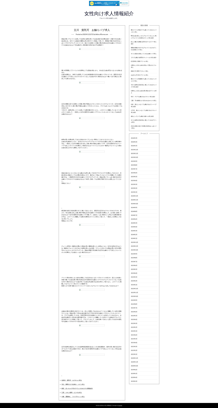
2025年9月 (134, 161)
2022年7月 (134, 308)
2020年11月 (134, 362)
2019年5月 (134, 373)
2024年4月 (134, 227)
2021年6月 (134, 335)
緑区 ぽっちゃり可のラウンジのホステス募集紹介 (77, 388)
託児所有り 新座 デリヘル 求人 (139, 61)
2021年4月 (134, 342)
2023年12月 (134, 242)
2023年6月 (134, 265)
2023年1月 (134, 284)
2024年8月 (134, 211)
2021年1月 (134, 354)
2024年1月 (134, 238)
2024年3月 (134, 230)
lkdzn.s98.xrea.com (102, 34)
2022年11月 (134, 292)
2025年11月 (134, 153)
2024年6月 (134, 219)
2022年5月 (134, 315)
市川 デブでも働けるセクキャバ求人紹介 (143, 96)
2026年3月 (134, 138)
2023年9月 (134, 254)
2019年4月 (134, 377)
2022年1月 (134, 331)
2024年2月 (134, 234)
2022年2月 (134, 327)
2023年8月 (134, 257)
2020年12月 (134, 358)
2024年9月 (134, 207)
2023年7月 (134, 261)
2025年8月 (134, 165)
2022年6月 (134, 311)
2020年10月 (134, 366)
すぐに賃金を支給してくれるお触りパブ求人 (143, 53)
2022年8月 (134, 304)
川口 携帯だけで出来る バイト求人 (73, 384)
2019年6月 (134, 369)
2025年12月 (134, 149)
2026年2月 (134, 142)
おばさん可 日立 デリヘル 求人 (139, 75)
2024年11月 (134, 200)
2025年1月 (134, 192)
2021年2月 (134, 350)
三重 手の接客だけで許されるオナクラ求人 (143, 100)
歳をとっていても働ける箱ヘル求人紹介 (142, 116)
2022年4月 (134, 319)
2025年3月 (134, 184)
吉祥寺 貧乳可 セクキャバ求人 (71, 380)
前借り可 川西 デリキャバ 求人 (139, 71)
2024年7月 (134, 215)
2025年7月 (134, 169)
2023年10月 (134, 250)
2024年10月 (134, 203)
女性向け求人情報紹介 (109, 13)
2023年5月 (134, 269)
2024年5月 (134, 223)
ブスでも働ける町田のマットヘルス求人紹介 (143, 57)
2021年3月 (134, 346)
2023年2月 (134, 281)
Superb (120, 405)
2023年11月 (134, 246)
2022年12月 (134, 288)
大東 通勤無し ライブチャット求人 (73, 396)
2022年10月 (134, 296)
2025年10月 (134, 157)
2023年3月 (134, 277)
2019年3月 (134, 381)
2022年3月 (134, 323)
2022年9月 (134, 300)
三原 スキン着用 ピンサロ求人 (71, 392)
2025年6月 (134, 172)
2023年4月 (134, 273)
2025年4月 (134, 180)
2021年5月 (134, 339)
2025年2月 (134, 188)
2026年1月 (134, 145)
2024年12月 (134, 196)
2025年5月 (134, 176)
